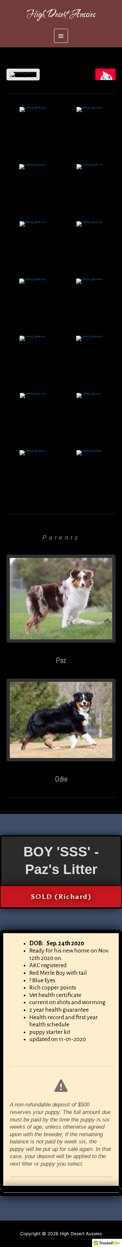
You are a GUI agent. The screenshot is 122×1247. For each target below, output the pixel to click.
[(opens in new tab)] (61, 598)
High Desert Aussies (61, 14)
